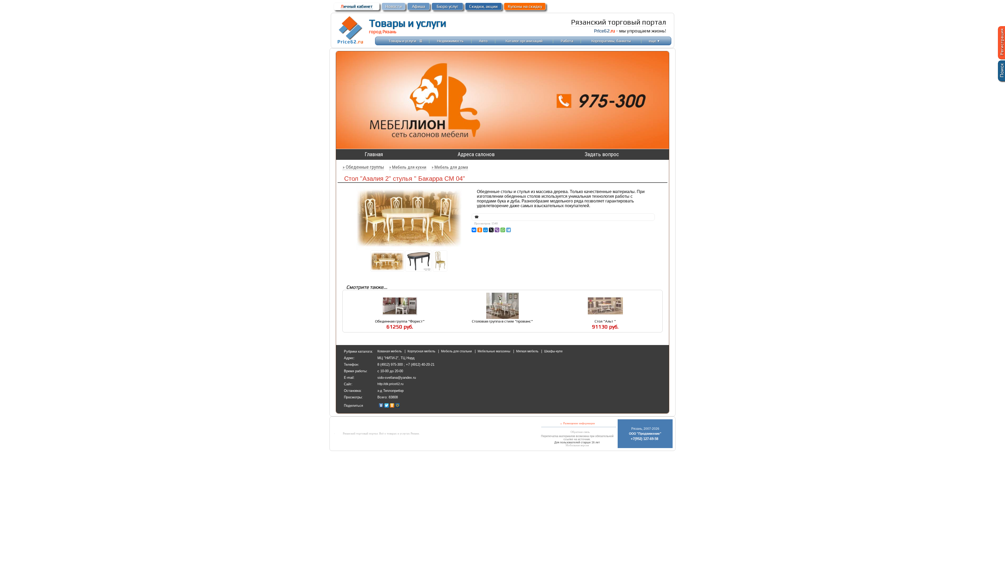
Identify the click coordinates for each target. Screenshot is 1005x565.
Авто (483, 40)
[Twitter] (386, 405)
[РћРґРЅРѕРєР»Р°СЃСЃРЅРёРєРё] (479, 230)
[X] (491, 230)
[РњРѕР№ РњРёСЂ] (485, 230)
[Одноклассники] (392, 405)
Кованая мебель (390, 351)
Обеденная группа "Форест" (400, 321)
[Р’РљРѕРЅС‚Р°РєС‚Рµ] (474, 230)
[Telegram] (508, 230)
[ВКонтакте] (381, 405)
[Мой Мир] (397, 405)
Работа (567, 40)
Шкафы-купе (553, 351)
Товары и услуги (407, 23)
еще (654, 40)
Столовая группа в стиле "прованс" (502, 321)
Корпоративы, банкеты (611, 40)
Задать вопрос (602, 154)
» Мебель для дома (450, 167)
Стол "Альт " (605, 321)
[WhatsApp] (502, 230)
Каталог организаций (524, 40)
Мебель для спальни (457, 351)
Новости (393, 6)
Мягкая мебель (527, 351)
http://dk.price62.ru (390, 384)
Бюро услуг (447, 6)
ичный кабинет (357, 6)
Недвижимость (450, 40)
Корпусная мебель (421, 351)
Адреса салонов (476, 154)
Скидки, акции (483, 6)
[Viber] (497, 230)
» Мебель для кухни (407, 167)
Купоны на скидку (525, 6)
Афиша (418, 6)
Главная (374, 154)
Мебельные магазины (494, 351)
